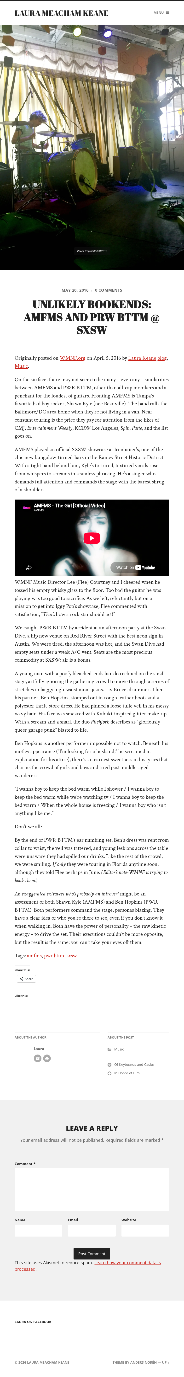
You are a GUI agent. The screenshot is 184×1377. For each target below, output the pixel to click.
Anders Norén (143, 1362)
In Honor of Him (127, 1073)
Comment (25, 1163)
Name (20, 1219)
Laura (39, 1048)
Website (128, 1219)
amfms (34, 955)
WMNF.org (73, 358)
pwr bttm (54, 955)
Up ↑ (165, 1362)
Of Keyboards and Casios (134, 1064)
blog (162, 358)
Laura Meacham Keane (62, 13)
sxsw (72, 955)
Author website (47, 1058)
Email (73, 1219)
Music (21, 366)
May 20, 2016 (75, 290)
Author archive (37, 1058)
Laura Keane (142, 358)
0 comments (108, 290)
